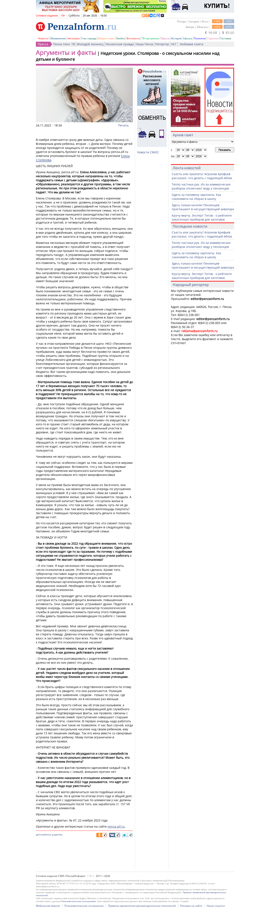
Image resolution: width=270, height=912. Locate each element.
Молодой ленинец (90, 44)
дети (38, 834)
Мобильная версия (48, 906)
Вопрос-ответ (106, 38)
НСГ (174, 44)
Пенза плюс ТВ (64, 44)
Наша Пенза (144, 44)
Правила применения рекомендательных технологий (142, 906)
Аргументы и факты (66, 52)
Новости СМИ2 (148, 152)
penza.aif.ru (116, 826)
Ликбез (120, 38)
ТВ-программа (150, 38)
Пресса (165, 38)
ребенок (46, 834)
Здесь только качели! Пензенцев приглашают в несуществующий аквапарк (203, 207)
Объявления (58, 38)
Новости (43, 38)
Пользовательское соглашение (84, 906)
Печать (123, 125)
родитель (57, 834)
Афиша (187, 38)
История (176, 38)
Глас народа (88, 38)
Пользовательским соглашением (78, 901)
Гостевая (225, 38)
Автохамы (73, 38)
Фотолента (133, 38)
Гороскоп (213, 38)
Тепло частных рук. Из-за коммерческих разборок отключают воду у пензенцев (201, 186)
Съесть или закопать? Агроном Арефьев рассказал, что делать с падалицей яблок (202, 176)
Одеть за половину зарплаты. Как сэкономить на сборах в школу (196, 197)
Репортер (162, 44)
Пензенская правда (119, 44)
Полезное (200, 38)
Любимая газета (191, 44)
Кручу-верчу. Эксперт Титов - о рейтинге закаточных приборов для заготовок (202, 217)
